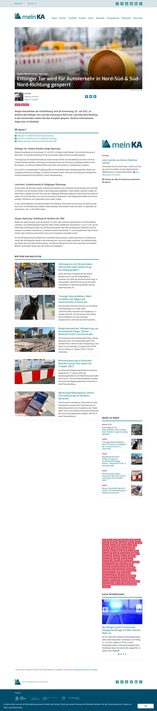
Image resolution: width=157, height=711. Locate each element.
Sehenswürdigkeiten (110, 565)
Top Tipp (106, 581)
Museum (130, 551)
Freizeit (82, 18)
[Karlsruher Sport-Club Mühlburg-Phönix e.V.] (20, 698)
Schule (124, 557)
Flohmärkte (126, 581)
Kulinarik (100, 18)
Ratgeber (118, 562)
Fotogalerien (113, 18)
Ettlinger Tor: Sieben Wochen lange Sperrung (35, 136)
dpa (104, 540)
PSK (118, 545)
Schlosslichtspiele (109, 576)
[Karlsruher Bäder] (50, 698)
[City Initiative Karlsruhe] (63, 698)
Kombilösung (126, 545)
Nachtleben (130, 568)
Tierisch (138, 543)
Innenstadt (124, 565)
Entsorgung (126, 573)
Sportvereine (131, 570)
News (54, 18)
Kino (136, 551)
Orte (131, 565)
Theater (136, 562)
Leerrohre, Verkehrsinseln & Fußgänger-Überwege (37, 138)
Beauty (131, 579)
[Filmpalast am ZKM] (74, 698)
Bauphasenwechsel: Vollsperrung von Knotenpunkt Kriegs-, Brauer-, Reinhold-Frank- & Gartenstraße (78, 331)
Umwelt (105, 551)
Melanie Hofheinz (31, 97)
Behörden (106, 568)
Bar (118, 573)
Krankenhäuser (127, 559)
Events (62, 18)
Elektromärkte (131, 584)
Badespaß (121, 551)
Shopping (127, 562)
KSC (131, 540)
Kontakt (19, 4)
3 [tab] (123, 654)
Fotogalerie (115, 581)
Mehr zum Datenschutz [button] (13, 707)
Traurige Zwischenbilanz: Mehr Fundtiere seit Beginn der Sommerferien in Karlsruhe (74, 299)
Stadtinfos (123, 543)
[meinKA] (30, 16)
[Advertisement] (122, 113)
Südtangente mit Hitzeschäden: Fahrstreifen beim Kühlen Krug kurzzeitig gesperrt (75, 267)
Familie (116, 554)
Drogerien (135, 581)
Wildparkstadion (109, 570)
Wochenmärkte (108, 584)
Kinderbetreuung (109, 573)
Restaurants (107, 559)
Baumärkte (120, 584)
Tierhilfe (72, 18)
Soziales (116, 557)
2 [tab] (121, 654)
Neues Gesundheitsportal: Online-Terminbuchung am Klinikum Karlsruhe (76, 395)
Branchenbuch (108, 562)
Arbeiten (131, 557)
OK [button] (145, 706)
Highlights (120, 570)
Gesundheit (107, 554)
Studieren (135, 554)
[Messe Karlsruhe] (34, 698)
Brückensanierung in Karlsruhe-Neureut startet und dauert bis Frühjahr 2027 (75, 363)
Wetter (112, 551)
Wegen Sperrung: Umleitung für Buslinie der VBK (36, 141)
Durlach (105, 579)
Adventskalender (118, 568)
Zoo (134, 545)
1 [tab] (118, 654)
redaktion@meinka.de (82, 670)
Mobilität (24, 105)
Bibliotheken (130, 576)
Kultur (112, 545)
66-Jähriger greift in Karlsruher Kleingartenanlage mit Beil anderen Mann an (121, 630)
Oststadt (124, 579)
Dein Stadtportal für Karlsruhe (35, 682)
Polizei (131, 543)
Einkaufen (126, 18)
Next (139, 609)
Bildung (131, 548)
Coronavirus (123, 540)
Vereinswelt (114, 579)
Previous (105, 609)
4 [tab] (125, 654)
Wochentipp (107, 557)
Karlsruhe (138, 18)
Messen (105, 545)
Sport (91, 18)
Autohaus (106, 587)
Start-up (121, 576)
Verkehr (116, 559)
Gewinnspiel (125, 554)
